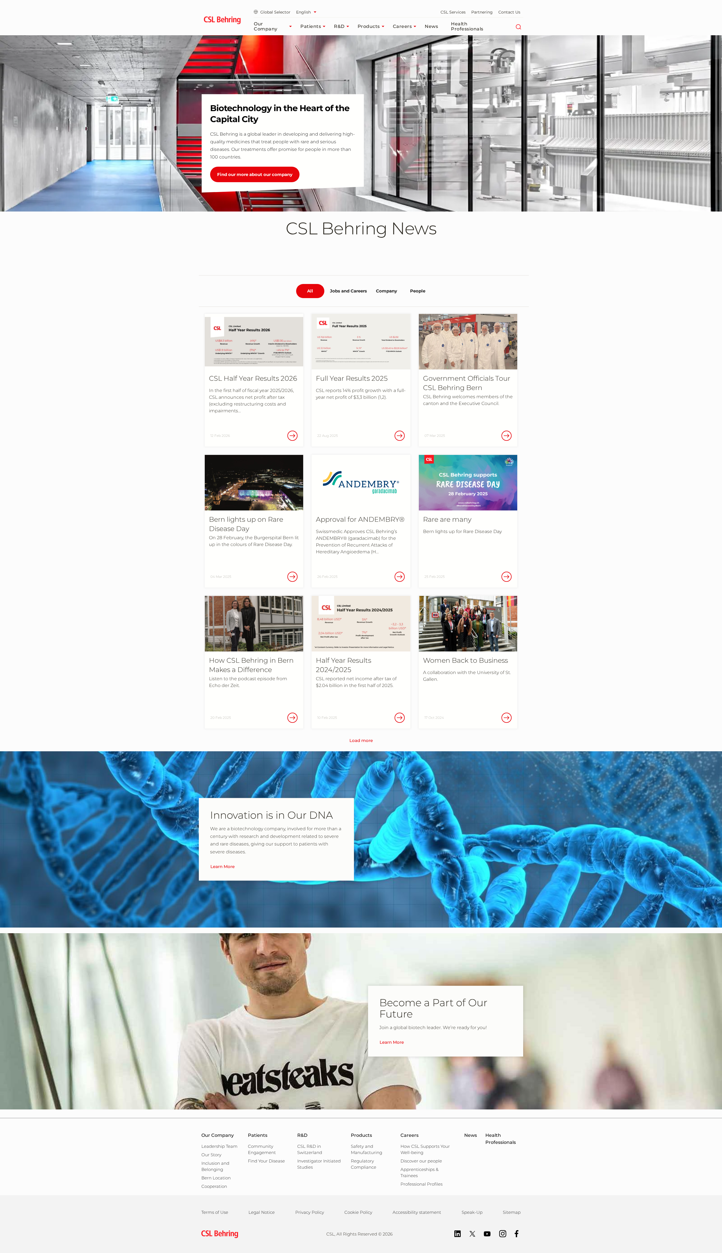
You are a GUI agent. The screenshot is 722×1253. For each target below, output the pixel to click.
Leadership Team (219, 1146)
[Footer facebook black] (514, 1233)
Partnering (482, 12)
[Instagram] (500, 1233)
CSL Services (453, 12)
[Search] (518, 26)
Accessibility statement (417, 1212)
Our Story (211, 1154)
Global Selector (275, 12)
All (310, 291)
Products (369, 26)
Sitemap (512, 1212)
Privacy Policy (309, 1212)
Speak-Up (472, 1212)
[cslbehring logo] (222, 21)
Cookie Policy (358, 1212)
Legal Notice (261, 1212)
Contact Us (509, 12)
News (431, 26)
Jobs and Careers (348, 291)
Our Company (266, 26)
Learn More (222, 866)
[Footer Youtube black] (484, 1233)
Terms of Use (214, 1212)
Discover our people (421, 1161)
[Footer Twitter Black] (469, 1233)
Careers (402, 26)
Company (386, 291)
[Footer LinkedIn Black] (454, 1233)
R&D (339, 26)
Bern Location (216, 1178)
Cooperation (214, 1186)
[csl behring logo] (218, 1233)
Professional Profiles (421, 1184)
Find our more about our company (254, 174)
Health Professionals (467, 26)
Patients (310, 26)
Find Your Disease (266, 1161)
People (417, 291)
